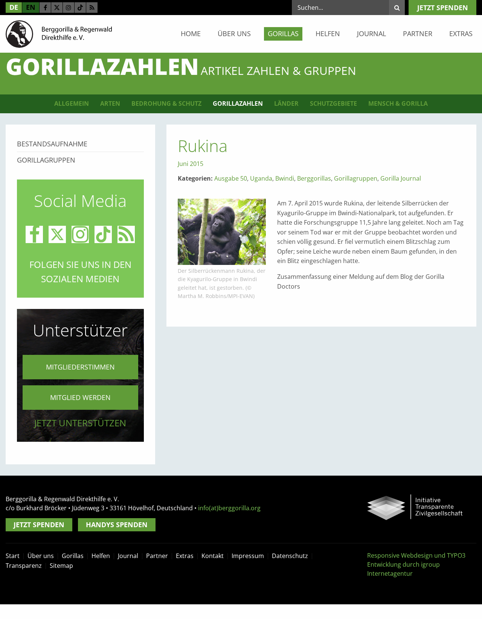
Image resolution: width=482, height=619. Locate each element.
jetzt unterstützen (80, 423)
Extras (461, 33)
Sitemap (61, 565)
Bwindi (284, 178)
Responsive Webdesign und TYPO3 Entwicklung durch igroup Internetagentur (416, 564)
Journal (371, 33)
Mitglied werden (80, 397)
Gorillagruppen (355, 178)
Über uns (234, 33)
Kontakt (212, 556)
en (30, 7)
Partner (417, 33)
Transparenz (24, 565)
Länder (286, 103)
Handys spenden (117, 524)
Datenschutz (290, 556)
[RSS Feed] (92, 7)
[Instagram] (68, 7)
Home (191, 33)
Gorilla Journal (400, 178)
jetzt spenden (442, 7)
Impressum (248, 556)
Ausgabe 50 (230, 178)
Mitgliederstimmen (80, 366)
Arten (110, 103)
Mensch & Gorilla (398, 103)
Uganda (261, 178)
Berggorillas (314, 178)
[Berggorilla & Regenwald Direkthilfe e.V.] (59, 33)
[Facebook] (45, 7)
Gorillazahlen (238, 103)
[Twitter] (57, 7)
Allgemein (71, 103)
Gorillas (283, 33)
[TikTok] (80, 7)
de (13, 7)
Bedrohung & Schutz (166, 103)
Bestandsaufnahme (52, 143)
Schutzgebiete (333, 103)
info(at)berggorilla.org (229, 508)
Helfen (328, 33)
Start (13, 556)
